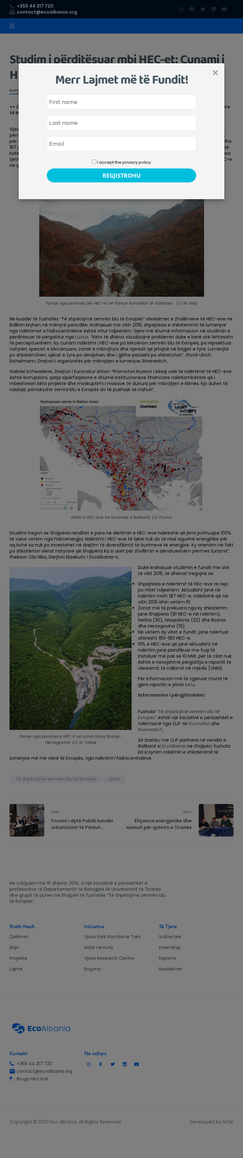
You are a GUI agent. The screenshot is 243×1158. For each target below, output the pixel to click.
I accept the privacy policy (123, 162)
